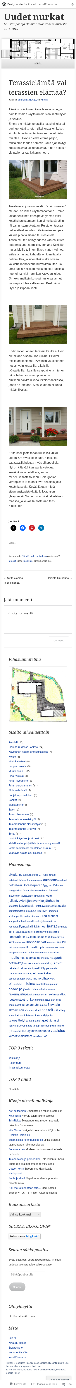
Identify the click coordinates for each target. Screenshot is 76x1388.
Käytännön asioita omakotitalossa (28, 752)
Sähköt (13, 800)
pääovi (13, 988)
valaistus (58, 1030)
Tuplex (60, 1025)
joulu (49, 895)
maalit (23, 947)
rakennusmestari (38, 994)
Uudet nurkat (34, 17)
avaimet (62, 880)
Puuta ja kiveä (17, 1178)
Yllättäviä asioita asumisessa (25, 853)
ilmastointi (39, 895)
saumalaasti (15, 1005)
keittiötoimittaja (17, 911)
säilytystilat (47, 1015)
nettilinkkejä (16, 963)
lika (28, 937)
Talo (11, 809)
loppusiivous (58, 937)
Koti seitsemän (17, 1111)
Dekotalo (58, 885)
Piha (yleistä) (16, 776)
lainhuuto (62, 926)
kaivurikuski (26, 905)
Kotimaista (15, 1115)
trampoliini (50, 1025)
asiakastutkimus (17, 880)
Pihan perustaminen (20, 785)
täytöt (30, 1031)
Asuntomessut (34, 880)
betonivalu (15, 885)
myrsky (45, 958)
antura (43, 874)
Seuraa (17, 1287)
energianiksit (15, 890)
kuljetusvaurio (45, 921)
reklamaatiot (57, 994)
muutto (14, 957)
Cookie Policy (13, 1373)
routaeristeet (17, 999)
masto (45, 952)
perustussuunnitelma (20, 973)
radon (28, 989)
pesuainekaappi (17, 978)
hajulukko (36, 890)
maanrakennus (54, 947)
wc (45, 1036)
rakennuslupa (19, 993)
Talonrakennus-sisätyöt (22, 819)
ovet (59, 962)
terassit (12, 561)
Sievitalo (53, 1004)
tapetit (44, 1019)
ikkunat (53, 890)
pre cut (54, 984)
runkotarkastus (42, 999)
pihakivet (48, 978)
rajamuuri (37, 989)
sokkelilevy (59, 1010)
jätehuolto (52, 900)
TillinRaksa (15, 1120)
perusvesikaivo (41, 973)
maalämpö (36, 947)
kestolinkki (28, 561)
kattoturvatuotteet (44, 906)
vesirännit (38, 1036)
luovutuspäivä (54, 942)
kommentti (59, 640)
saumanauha (30, 1004)
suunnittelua (15, 1015)
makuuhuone (35, 952)
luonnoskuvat (36, 941)
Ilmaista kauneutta (59, 577)
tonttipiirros (39, 1025)
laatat (52, 926)
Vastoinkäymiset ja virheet (24, 838)
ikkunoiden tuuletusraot (21, 895)
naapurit (56, 957)
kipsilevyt (42, 911)
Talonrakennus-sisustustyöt (25, 824)
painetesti (14, 968)
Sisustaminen (16, 804)
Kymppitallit (26, 926)
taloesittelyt (17, 1020)
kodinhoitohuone (32, 916)
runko (29, 999)
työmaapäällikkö (17, 1031)
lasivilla (31, 931)
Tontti (12, 833)
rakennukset (49, 989)
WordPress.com (18, 1357)
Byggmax (47, 885)
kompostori (14, 921)
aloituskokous (30, 874)
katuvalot (60, 905)
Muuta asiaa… (17, 771)
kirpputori (53, 911)
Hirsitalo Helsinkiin (19, 1135)
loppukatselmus (40, 937)
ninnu (45, 99)
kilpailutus (31, 911)
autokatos (50, 879)
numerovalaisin (32, 963)
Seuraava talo (17, 1149)
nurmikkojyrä (48, 963)
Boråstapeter (32, 885)
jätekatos (13, 906)
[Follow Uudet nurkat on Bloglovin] (25, 1238)
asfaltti (52, 874)
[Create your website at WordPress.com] (38, 4)
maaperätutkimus (18, 952)
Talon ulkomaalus (19, 814)
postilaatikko (42, 984)
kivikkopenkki (16, 916)
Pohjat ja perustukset (21, 795)
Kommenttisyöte (18, 1352)
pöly (22, 989)
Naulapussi (15, 1173)
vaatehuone (42, 1031)
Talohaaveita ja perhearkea (25, 1159)
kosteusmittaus (29, 921)
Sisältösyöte (16, 1347)
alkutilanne (16, 874)
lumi (11, 942)
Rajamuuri (15, 1062)
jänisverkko (35, 900)
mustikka (54, 952)
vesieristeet (25, 1036)
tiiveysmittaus (24, 1025)
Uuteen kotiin (16, 1168)
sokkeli (47, 1009)
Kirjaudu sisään (18, 1343)
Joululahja (14, 1058)
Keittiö (12, 756)
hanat (45, 890)
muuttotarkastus (30, 957)
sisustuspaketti (33, 1010)
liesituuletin (17, 936)
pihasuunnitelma (22, 983)
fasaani (27, 890)
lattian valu (42, 931)
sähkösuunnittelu (31, 1015)
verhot (13, 1036)
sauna (43, 1005)
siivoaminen (16, 1010)
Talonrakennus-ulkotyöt (22, 829)
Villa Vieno (15, 1130)
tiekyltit (12, 1025)
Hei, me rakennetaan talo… (25, 1188)
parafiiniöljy (40, 968)
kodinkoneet (50, 916)
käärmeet (40, 926)
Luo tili (12, 1338)
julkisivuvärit (18, 900)
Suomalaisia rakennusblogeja (26, 1139)
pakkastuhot (26, 968)
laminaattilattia (18, 931)
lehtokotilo (54, 931)
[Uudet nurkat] (38, 49)
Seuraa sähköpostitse (29, 1250)
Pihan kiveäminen (19, 780)
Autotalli (13, 742)
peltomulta (51, 968)
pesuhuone (33, 978)
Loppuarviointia (18, 766)
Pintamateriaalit (18, 790)
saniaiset (56, 999)
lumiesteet (20, 942)
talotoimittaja (33, 1020)
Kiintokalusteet (17, 761)
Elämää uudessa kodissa (34, 556)
